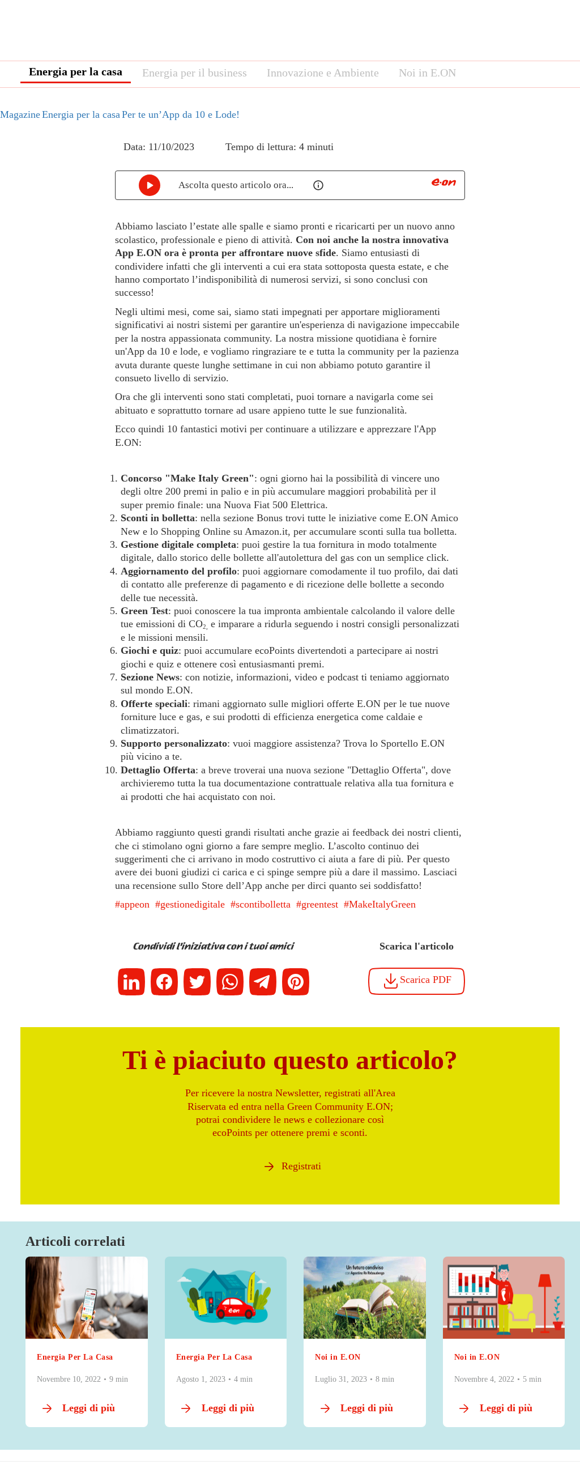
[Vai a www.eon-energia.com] (444, 182)
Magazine (20, 114)
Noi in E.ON (427, 72)
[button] (107, 157)
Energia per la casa (75, 71)
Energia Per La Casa (75, 1357)
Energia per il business (194, 72)
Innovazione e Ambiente (323, 72)
